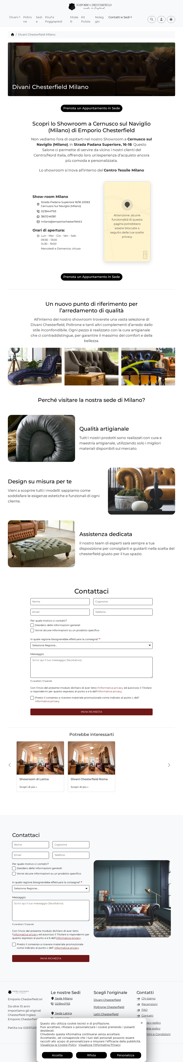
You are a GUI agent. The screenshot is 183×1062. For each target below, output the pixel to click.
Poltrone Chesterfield (109, 1007)
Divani (13, 17)
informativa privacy (111, 687)
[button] (171, 767)
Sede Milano (63, 998)
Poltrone (27, 19)
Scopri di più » (28, 787)
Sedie (39, 19)
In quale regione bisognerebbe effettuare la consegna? (65, 639)
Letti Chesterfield (106, 1014)
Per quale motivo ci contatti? (48, 620)
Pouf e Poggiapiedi (53, 19)
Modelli (74, 19)
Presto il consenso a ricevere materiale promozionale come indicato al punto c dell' (87, 699)
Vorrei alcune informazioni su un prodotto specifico (67, 630)
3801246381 (48, 216)
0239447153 (48, 211)
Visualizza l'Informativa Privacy (99, 1045)
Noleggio (99, 19)
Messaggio (37, 654)
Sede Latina (63, 1013)
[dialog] (91, 1040)
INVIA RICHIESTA (91, 711)
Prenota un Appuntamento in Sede (91, 108)
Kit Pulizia (85, 19)
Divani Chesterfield (107, 1000)
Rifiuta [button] (91, 1055)
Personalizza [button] (125, 1055)
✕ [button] (141, 1023)
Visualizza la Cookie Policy (58, 1045)
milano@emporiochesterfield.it (61, 221)
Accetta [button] (57, 1055)
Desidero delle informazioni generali (57, 625)
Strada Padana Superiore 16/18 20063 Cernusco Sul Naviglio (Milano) (65, 204)
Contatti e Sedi (119, 17)
